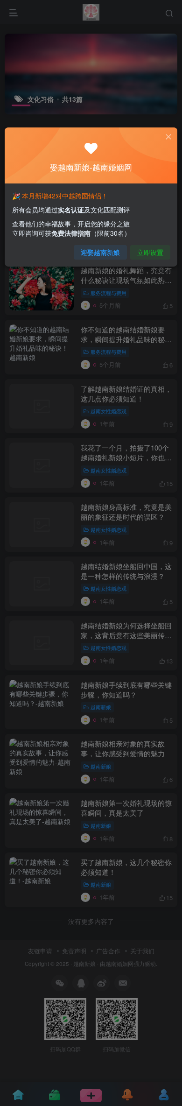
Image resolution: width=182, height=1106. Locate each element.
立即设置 (150, 252)
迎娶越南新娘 (100, 252)
